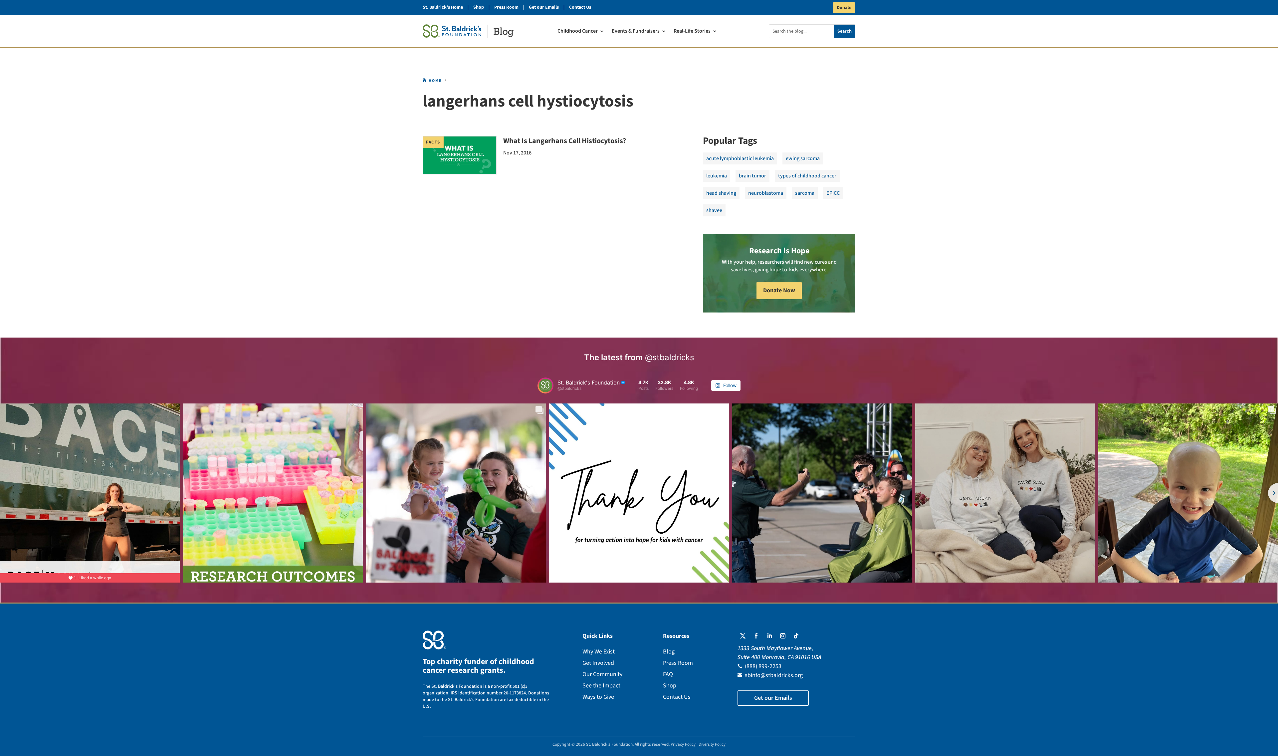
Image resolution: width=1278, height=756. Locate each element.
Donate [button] (844, 7)
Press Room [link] (506, 7)
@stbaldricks (669, 357)
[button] (743, 635)
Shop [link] (478, 7)
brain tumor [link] (752, 175)
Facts (433, 142)
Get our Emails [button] (773, 698)
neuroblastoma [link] (765, 193)
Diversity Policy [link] (712, 744)
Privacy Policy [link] (683, 744)
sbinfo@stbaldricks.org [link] (774, 675)
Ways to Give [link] (598, 697)
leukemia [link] (716, 175)
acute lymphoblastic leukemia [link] (740, 158)
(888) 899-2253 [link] (763, 666)
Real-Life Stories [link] (692, 32)
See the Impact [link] (601, 685)
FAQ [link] (668, 674)
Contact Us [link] (580, 7)
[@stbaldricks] (545, 385)
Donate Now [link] (779, 290)
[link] (468, 31)
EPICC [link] (833, 193)
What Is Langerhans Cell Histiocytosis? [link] (564, 140)
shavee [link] (714, 210)
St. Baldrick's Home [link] (443, 7)
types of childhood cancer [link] (807, 175)
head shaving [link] (721, 193)
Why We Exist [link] (598, 651)
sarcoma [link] (804, 193)
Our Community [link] (602, 674)
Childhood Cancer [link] (577, 32)
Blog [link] (669, 651)
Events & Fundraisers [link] (636, 32)
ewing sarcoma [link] (803, 158)
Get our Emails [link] (544, 7)
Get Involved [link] (598, 663)
